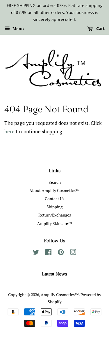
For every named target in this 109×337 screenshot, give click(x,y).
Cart (100, 29)
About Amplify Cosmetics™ (54, 190)
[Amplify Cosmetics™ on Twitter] (36, 253)
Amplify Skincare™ (54, 223)
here (9, 131)
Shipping (54, 206)
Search (55, 182)
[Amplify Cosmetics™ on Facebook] (48, 253)
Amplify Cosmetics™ (60, 294)
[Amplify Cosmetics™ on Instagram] (73, 253)
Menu (17, 29)
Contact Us (54, 198)
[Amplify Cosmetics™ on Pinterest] (61, 253)
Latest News (54, 274)
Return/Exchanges (54, 215)
